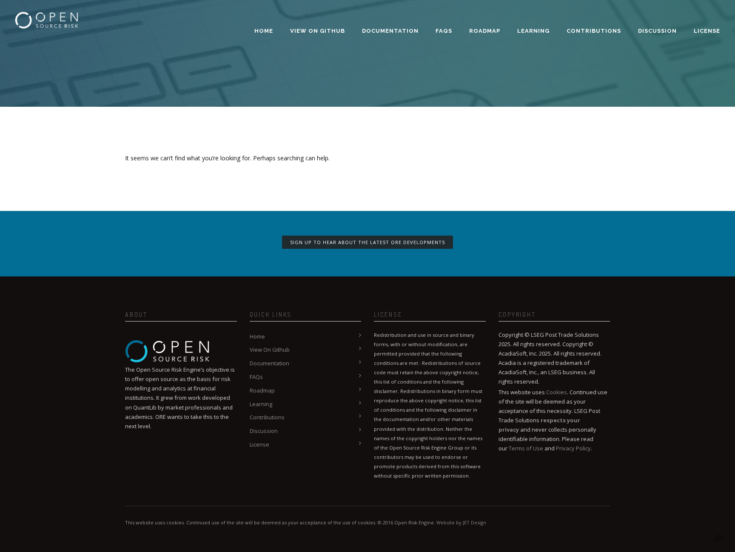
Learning (533, 31)
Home (263, 31)
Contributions (594, 31)
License (707, 31)
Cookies (556, 392)
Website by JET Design (461, 522)
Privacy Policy (573, 448)
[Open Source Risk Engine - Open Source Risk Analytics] (47, 15)
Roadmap (484, 31)
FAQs (444, 31)
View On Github (317, 31)
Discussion (657, 31)
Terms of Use (526, 448)
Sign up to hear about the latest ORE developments (367, 242)
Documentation (390, 31)
